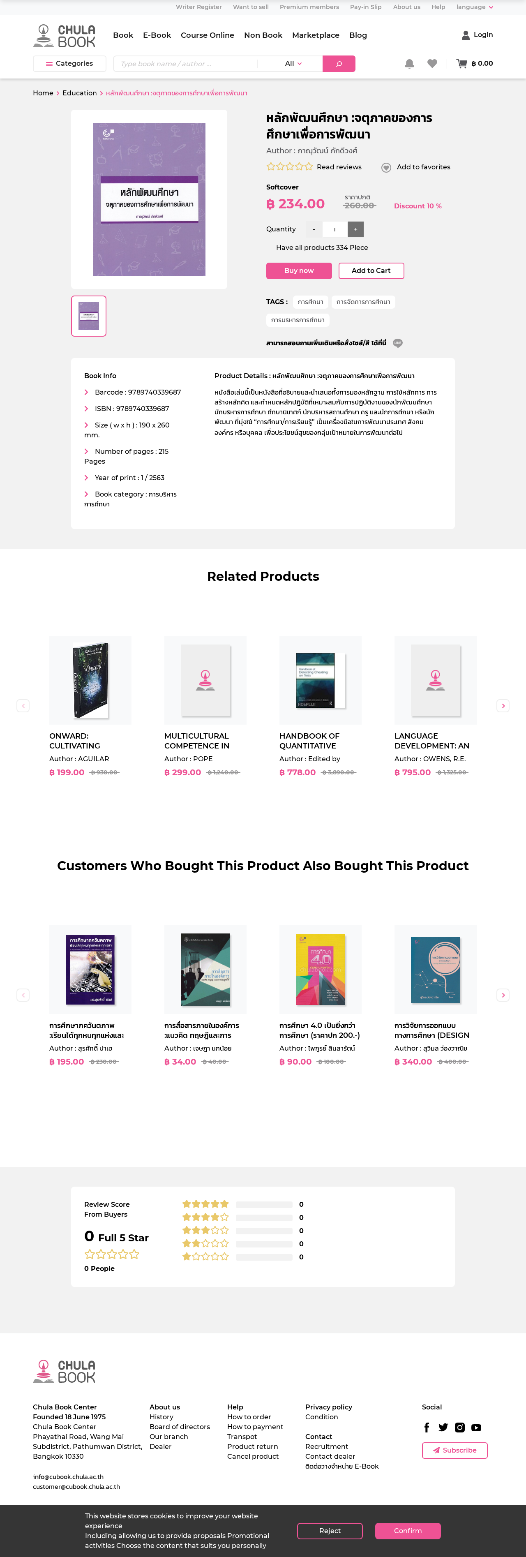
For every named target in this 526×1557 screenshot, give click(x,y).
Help (235, 1407)
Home (43, 93)
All (289, 63)
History (161, 1417)
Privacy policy (328, 1407)
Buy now (299, 271)
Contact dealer (330, 1456)
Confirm (408, 1531)
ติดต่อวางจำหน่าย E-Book (342, 1466)
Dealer (161, 1447)
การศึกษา (310, 302)
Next (503, 705)
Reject (330, 1531)
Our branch (169, 1437)
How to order (249, 1417)
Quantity (281, 229)
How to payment (255, 1427)
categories (74, 63)
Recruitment (326, 1447)
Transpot (242, 1437)
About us (165, 1407)
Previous (23, 705)
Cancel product (253, 1456)
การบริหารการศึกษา (298, 320)
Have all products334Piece (322, 248)
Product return (252, 1447)
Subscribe (460, 1450)
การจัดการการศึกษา (363, 302)
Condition (321, 1417)
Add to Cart (371, 271)
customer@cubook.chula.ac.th (76, 1486)
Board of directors (180, 1427)
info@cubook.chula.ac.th (68, 1476)
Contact (318, 1437)
